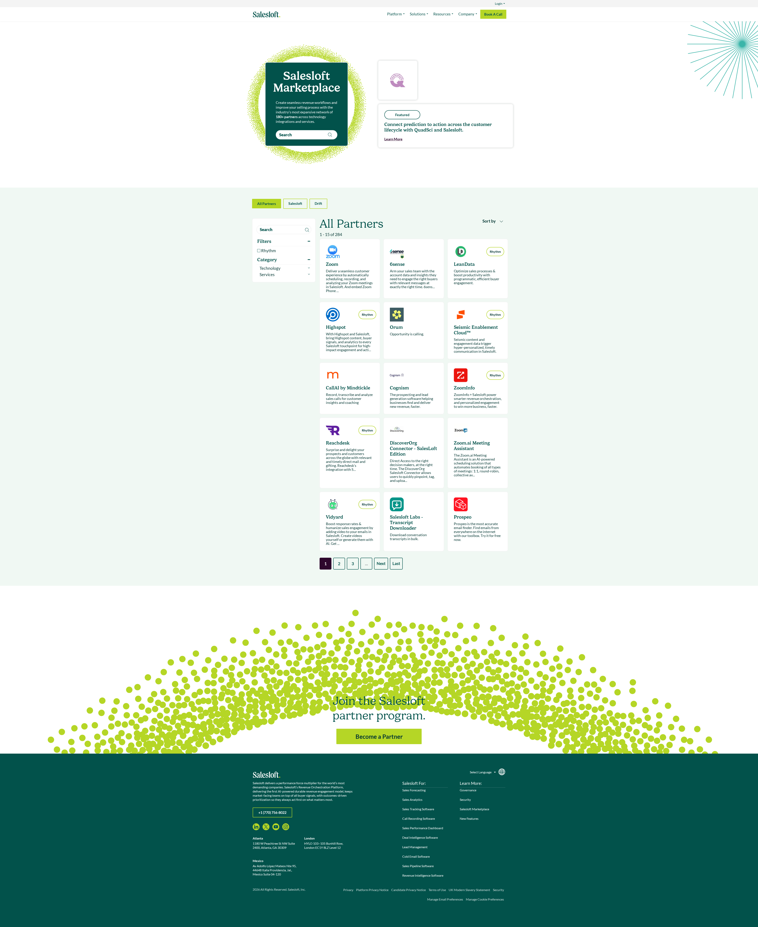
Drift (318, 203)
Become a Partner (379, 736)
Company (466, 14)
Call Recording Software (418, 818)
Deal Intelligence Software (420, 837)
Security (465, 799)
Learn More (393, 139)
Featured (402, 115)
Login (498, 3)
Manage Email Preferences (445, 899)
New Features (469, 818)
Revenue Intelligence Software (422, 875)
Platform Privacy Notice (372, 890)
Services (267, 274)
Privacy (348, 890)
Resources (441, 14)
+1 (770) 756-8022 (272, 812)
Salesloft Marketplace (474, 809)
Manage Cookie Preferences (485, 899)
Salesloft (295, 203)
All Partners (266, 203)
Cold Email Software (416, 856)
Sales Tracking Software (418, 809)
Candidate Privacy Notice (408, 890)
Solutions (417, 14)
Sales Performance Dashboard (422, 828)
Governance (468, 790)
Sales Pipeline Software (418, 866)
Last (396, 563)
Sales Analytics (412, 799)
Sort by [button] (489, 220)
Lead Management (415, 847)
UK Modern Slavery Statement (469, 890)
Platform (394, 14)
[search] (306, 134)
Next (381, 563)
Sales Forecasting (414, 790)
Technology (270, 268)
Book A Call (493, 14)
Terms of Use (437, 890)
